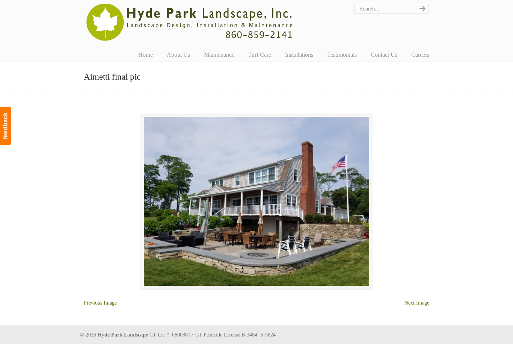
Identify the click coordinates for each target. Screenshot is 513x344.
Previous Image (100, 303)
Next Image (416, 303)
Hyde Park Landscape (190, 22)
